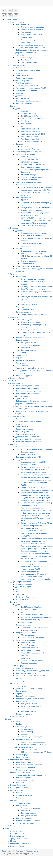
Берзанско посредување (31, 322)
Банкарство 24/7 (17, 833)
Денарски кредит (28, 451)
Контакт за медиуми (23, 795)
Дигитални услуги (17, 65)
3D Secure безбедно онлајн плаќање (36, 169)
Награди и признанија (24, 757)
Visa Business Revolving (30, 619)
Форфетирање (21, 599)
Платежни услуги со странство (28, 390)
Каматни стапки (27, 245)
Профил (18, 724)
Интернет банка (22, 67)
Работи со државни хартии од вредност (32, 670)
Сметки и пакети (17, 22)
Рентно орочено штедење (31, 235)
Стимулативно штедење (31, 243)
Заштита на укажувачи (24, 823)
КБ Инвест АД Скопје (29, 749)
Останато (14, 317)
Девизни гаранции (23, 586)
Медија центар (16, 790)
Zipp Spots (25, 60)
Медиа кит (19, 797)
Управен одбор (27, 731)
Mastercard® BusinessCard (32, 614)
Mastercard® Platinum (30, 149)
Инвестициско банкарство (31, 329)
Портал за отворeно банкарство (28, 100)
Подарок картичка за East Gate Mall (35, 189)
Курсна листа (21, 355)
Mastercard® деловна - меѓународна (36, 617)
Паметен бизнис (17, 836)
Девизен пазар (21, 396)
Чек (16, 589)
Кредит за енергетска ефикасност (35, 314)
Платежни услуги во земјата (27, 385)
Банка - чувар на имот (24, 680)
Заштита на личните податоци (33, 744)
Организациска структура (31, 736)
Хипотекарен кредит (29, 304)
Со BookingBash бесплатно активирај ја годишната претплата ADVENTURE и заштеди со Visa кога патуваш (36, 220)
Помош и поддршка (23, 103)
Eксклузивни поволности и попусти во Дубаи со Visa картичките (36, 208)
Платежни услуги (17, 383)
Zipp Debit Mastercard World (32, 118)
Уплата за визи (21, 365)
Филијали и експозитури (31, 345)
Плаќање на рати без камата (33, 164)
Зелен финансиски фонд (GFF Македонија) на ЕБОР (34, 463)
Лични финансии (17, 830)
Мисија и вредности (23, 754)
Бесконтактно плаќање (30, 167)
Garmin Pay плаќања (24, 80)
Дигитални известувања (25, 434)
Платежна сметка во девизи (32, 29)
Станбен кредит (27, 309)
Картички (14, 106)
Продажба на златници (25, 360)
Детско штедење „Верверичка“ (28, 266)
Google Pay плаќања (24, 78)
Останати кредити (23, 312)
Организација (21, 726)
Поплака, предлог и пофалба (27, 820)
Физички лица (11, 19)
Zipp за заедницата (29, 62)
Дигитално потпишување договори (30, 436)
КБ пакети (19, 55)
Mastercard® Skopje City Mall (33, 134)
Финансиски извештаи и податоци (29, 764)
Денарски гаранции (23, 584)
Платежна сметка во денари (32, 27)
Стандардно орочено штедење (34, 233)
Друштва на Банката (24, 747)
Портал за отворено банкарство (28, 441)
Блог (7, 828)
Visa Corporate (27, 622)
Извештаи (19, 782)
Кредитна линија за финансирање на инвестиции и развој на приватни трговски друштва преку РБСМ (36, 469)
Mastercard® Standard (30, 128)
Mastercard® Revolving (30, 131)
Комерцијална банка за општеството (30, 775)
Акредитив (19, 594)
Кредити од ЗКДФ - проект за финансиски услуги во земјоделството (37, 488)
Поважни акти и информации (33, 741)
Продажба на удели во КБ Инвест (29, 337)
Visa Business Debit (29, 609)
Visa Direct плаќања (23, 83)
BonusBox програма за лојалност (29, 151)
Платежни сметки (22, 24)
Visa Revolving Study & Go (31, 141)
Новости (18, 792)
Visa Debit (25, 121)
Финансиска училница (24, 780)
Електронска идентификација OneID (30, 88)
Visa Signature (26, 123)
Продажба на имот (18, 785)
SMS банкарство (22, 98)
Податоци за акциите (24, 762)
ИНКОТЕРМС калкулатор (26, 596)
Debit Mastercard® (28, 113)
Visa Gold (24, 146)
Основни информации (24, 446)
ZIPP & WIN (25, 200)
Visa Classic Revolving (30, 139)
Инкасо (18, 591)
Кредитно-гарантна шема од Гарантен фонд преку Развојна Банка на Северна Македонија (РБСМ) (37, 541)
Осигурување (21, 362)
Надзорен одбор (27, 729)
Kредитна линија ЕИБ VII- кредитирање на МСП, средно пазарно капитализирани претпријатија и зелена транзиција (35, 575)
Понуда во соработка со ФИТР (28, 457)
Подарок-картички (23, 184)
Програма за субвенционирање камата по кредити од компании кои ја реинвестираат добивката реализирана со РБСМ (37, 565)
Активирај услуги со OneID (26, 85)
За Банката (15, 721)
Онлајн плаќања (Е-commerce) (28, 439)
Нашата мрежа (21, 340)
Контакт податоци (22, 803)
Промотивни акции (23, 197)
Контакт (13, 800)
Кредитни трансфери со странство (30, 47)
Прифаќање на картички (25, 632)
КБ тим (13, 841)
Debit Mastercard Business (31, 607)
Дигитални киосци (22, 95)
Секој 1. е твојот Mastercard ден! (34, 225)
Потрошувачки (21, 276)
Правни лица (10, 380)
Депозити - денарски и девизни (28, 688)
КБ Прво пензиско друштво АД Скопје (36, 752)
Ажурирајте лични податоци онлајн (30, 90)
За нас (8, 719)
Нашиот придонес (23, 777)
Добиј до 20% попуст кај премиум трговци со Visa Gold (35, 213)
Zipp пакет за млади (23, 57)
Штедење (14, 228)
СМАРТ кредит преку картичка (28, 182)
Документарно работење (20, 581)
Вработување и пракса (19, 787)
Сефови (18, 357)
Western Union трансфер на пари (29, 368)
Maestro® (25, 111)
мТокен (18, 72)
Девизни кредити (28, 454)
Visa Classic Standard (29, 136)
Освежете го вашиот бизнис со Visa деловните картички (35, 628)
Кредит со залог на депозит (32, 301)
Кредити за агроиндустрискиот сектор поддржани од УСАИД (36, 503)
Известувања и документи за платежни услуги (33, 40)
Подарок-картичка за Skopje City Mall (36, 187)
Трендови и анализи (18, 838)
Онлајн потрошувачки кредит (33, 279)
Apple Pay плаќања (23, 75)
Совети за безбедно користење (34, 177)
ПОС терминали (27, 635)
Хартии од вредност (23, 319)
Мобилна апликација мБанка (27, 70)
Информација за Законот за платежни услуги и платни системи (31, 51)
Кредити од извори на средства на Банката (33, 449)
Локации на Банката (29, 342)
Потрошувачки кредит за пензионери (36, 286)
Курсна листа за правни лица (27, 398)
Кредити (13, 273)
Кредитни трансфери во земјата (29, 44)
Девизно (18, 248)
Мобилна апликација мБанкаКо (28, 421)
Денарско (19, 230)
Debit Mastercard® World (31, 116)
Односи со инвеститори (20, 759)
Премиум (19, 144)
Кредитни (19, 126)
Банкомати (20, 93)
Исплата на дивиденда (25, 769)
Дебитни (19, 108)
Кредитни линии (22, 459)
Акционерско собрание (25, 767)
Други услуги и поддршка (26, 154)
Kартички (14, 602)
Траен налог (26, 32)
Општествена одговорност (21, 772)
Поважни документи (23, 739)
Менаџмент (25, 734)
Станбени (19, 306)
